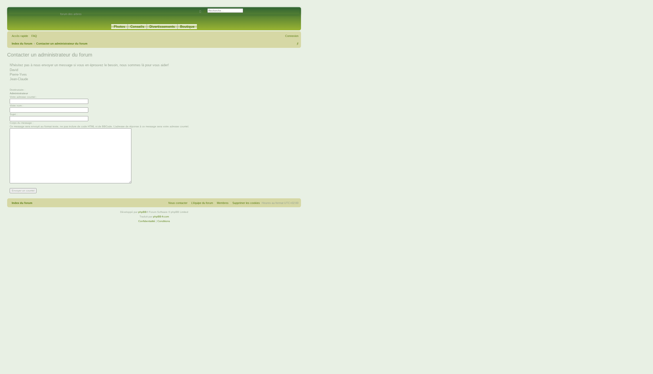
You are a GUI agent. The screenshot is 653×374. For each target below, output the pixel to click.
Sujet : (13, 114)
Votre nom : (16, 105)
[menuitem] (33, 36)
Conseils (137, 27)
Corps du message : (21, 122)
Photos (119, 27)
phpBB (142, 212)
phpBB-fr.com (161, 216)
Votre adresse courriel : (23, 96)
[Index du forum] (34, 16)
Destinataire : (17, 89)
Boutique (187, 27)
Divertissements (162, 27)
